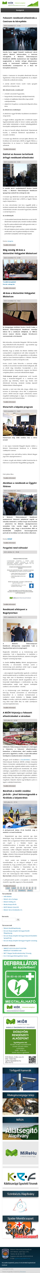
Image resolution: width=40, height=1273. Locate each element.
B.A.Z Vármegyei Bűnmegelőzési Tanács (16, 956)
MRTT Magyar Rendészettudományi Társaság (17, 953)
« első (7, 888)
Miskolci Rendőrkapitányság (12, 928)
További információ (9, 149)
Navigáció (20, 10)
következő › (22, 890)
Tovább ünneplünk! (9, 282)
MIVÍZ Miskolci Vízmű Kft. (11, 907)
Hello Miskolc (8, 896)
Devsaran (23, 1271)
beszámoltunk (25, 759)
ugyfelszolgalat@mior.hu (22, 1258)
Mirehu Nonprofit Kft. (10, 904)
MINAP (9, 539)
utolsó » (30, 890)
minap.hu (10, 241)
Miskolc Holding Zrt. (10, 902)
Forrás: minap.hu (9, 284)
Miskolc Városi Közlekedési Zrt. (13, 910)
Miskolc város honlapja (11, 899)
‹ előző (14, 888)
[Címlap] (20, 6)
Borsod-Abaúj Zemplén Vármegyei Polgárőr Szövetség (20, 941)
